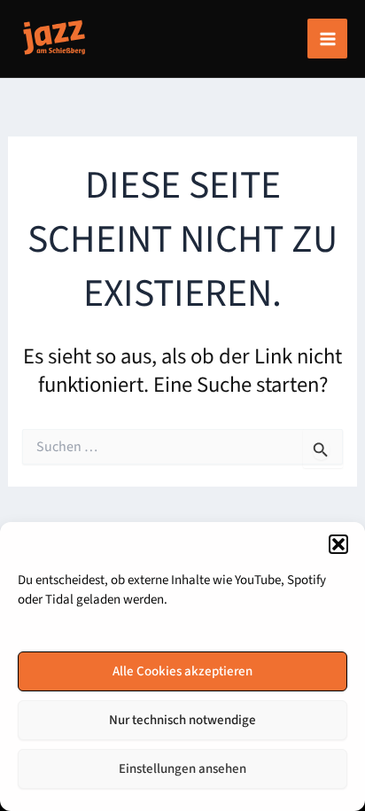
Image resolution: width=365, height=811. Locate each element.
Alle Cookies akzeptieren (182, 671)
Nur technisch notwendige (182, 720)
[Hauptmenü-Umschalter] (327, 38)
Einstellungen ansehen (182, 769)
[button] (338, 544)
